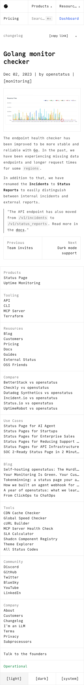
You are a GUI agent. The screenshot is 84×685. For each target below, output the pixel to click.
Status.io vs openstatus (28, 403)
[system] (70, 678)
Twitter (11, 577)
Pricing (11, 18)
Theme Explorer (19, 544)
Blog (8, 333)
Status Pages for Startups (31, 431)
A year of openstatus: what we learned (42, 490)
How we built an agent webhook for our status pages (42, 485)
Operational (15, 666)
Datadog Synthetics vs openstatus (38, 393)
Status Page (15, 278)
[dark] (42, 678)
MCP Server (14, 311)
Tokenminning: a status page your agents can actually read (42, 480)
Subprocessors (18, 641)
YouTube (11, 587)
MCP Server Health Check (28, 528)
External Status (20, 359)
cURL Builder (17, 523)
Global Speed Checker (25, 518)
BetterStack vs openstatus (31, 382)
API (7, 300)
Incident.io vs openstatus (31, 398)
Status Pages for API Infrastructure (41, 447)
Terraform (13, 316)
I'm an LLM (14, 626)
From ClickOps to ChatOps (29, 495)
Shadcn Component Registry (31, 539)
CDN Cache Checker (22, 513)
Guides (10, 354)
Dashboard (69, 18)
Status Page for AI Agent (29, 426)
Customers (13, 339)
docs (20, 230)
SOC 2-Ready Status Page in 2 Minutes (42, 452)
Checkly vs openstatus (26, 387)
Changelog (13, 621)
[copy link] (58, 35)
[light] (14, 678)
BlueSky (11, 582)
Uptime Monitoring (22, 283)
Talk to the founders (25, 654)
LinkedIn (12, 593)
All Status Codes (21, 549)
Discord (11, 567)
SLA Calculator (19, 534)
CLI (7, 306)
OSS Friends (15, 365)
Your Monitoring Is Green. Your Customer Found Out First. (42, 474)
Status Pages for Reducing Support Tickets (42, 441)
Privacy (11, 636)
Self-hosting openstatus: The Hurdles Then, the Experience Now (42, 469)
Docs (8, 349)
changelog (13, 35)
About (9, 610)
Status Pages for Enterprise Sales (39, 436)
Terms (9, 631)
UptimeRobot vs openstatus (31, 408)
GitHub (10, 572)
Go (36, 150)
